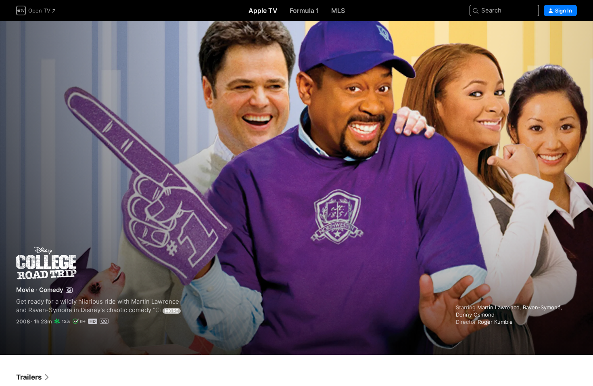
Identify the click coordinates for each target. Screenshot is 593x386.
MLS (338, 10)
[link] (33, 377)
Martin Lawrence (498, 307)
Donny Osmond (475, 314)
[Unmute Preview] (571, 37)
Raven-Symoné (542, 307)
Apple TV (263, 10)
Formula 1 (304, 10)
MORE (171, 311)
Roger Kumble (495, 322)
